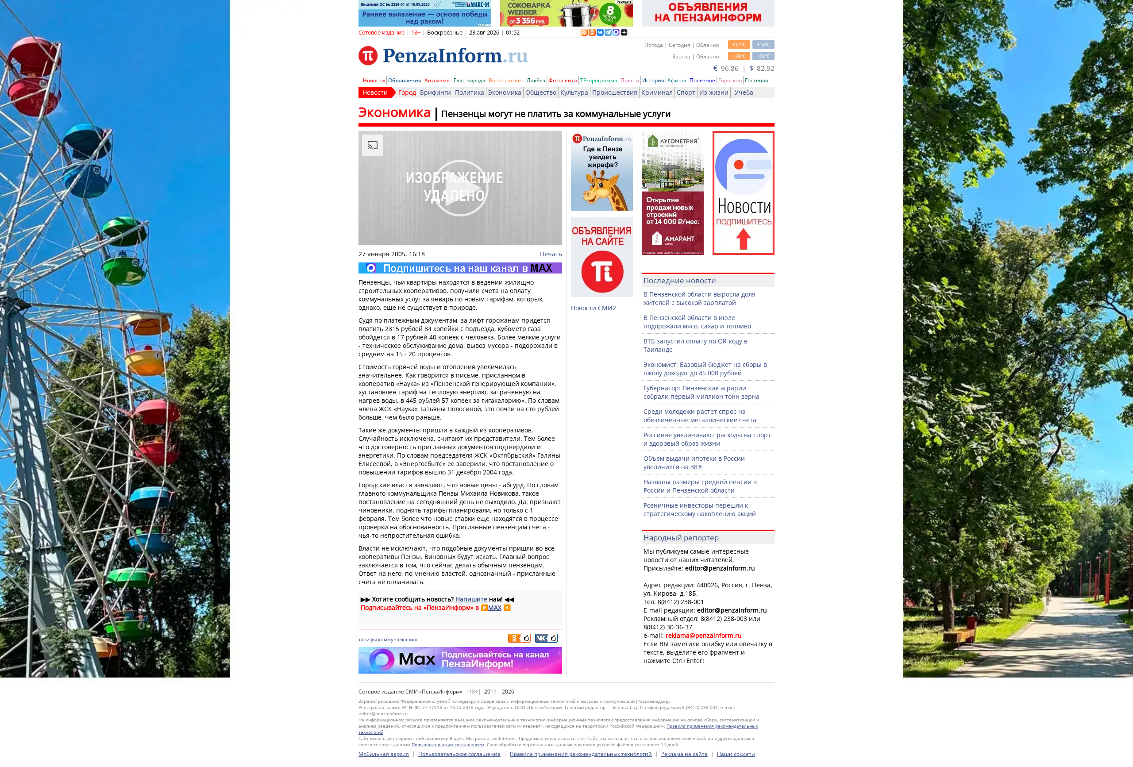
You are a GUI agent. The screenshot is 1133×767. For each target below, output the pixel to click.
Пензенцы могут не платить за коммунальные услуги (556, 113)
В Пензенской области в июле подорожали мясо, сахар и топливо (697, 321)
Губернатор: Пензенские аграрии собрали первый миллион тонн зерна (701, 392)
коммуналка (392, 639)
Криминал (657, 92)
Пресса (629, 80)
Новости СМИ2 (593, 308)
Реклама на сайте (684, 754)
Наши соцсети (736, 754)
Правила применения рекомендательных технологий (581, 754)
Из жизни (713, 92)
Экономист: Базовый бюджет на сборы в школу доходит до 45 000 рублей (705, 368)
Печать (551, 254)
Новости (374, 80)
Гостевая (756, 80)
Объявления (404, 80)
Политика (469, 92)
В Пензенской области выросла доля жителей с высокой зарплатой (699, 298)
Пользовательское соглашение (459, 754)
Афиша (676, 80)
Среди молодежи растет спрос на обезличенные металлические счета (700, 415)
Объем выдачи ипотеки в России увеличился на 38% (694, 462)
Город (407, 92)
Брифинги (435, 92)
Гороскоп (730, 80)
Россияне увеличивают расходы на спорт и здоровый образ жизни (707, 439)
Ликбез (536, 80)
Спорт (686, 92)
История (653, 80)
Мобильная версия (383, 754)
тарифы (367, 639)
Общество (540, 92)
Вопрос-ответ (506, 80)
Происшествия (614, 92)
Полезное (702, 80)
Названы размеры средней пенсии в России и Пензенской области (700, 486)
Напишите (471, 599)
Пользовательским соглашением (448, 744)
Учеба (744, 92)
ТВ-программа (598, 80)
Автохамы (437, 80)
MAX (494, 607)
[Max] (460, 268)
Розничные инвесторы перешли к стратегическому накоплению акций (700, 509)
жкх (412, 639)
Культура (574, 92)
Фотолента (562, 80)
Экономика (504, 92)
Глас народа (470, 80)
